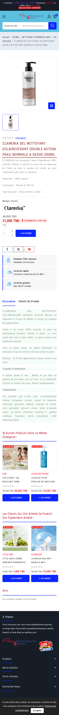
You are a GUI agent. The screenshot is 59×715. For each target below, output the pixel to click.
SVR (4, 474)
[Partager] (7, 249)
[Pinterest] (29, 249)
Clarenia (14, 201)
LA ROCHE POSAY (40, 474)
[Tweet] (18, 249)
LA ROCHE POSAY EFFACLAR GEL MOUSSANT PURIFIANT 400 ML (43, 482)
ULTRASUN (36, 554)
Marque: (6, 201)
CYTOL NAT (7, 554)
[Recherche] (52, 25)
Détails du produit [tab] (29, 301)
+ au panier (26, 233)
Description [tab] (8, 301)
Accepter (37, 710)
